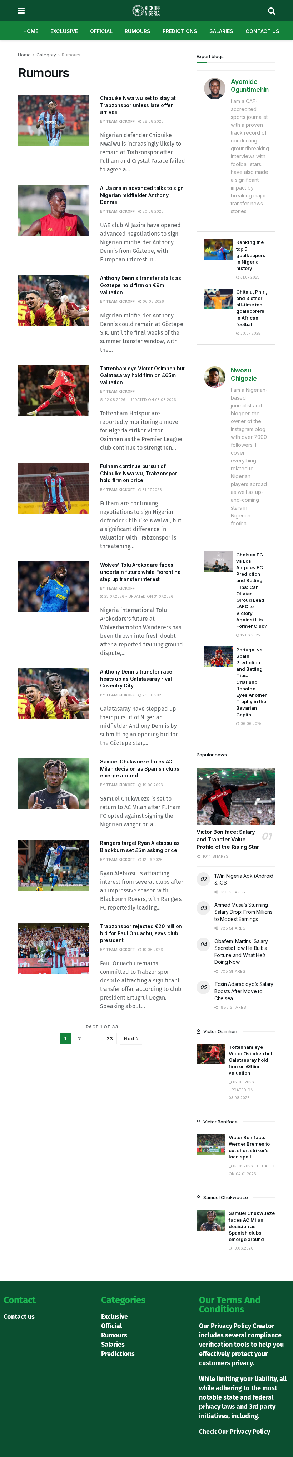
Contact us (262, 31)
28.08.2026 (152, 121)
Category (46, 54)
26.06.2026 (152, 695)
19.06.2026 (152, 785)
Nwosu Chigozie (244, 374)
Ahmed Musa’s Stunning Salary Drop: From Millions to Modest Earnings (243, 912)
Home (30, 31)
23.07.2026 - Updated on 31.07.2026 (138, 596)
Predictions (180, 31)
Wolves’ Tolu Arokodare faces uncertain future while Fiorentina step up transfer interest (140, 572)
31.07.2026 (151, 489)
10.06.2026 (152, 949)
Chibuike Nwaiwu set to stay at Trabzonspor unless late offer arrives (138, 105)
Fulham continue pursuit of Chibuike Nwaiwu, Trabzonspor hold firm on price (138, 473)
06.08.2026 (152, 301)
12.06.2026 (152, 859)
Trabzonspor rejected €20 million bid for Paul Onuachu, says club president (141, 933)
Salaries (221, 31)
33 (109, 1038)
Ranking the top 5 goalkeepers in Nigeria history (250, 255)
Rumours (137, 31)
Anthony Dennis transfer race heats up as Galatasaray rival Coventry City (136, 679)
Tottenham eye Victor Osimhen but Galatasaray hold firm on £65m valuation (142, 375)
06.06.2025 (250, 723)
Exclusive (64, 31)
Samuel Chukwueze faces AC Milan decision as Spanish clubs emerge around (139, 768)
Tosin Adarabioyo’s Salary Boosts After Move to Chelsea (243, 991)
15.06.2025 (249, 635)
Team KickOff (120, 121)
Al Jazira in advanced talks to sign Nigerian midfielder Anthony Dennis (142, 195)
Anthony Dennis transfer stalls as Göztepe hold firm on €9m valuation (140, 285)
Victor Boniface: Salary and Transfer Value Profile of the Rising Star (228, 839)
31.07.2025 (249, 277)
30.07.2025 (249, 333)
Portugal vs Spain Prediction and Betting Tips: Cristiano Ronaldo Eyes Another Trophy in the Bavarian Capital (251, 682)
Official (101, 31)
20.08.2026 (152, 211)
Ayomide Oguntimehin (250, 85)
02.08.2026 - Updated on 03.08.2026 (139, 399)
